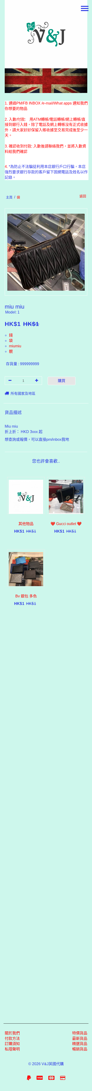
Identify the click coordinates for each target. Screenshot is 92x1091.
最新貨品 (79, 1039)
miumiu (15, 346)
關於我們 (12, 1033)
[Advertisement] (46, 816)
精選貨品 (79, 1044)
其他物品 (25, 524)
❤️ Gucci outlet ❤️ (66, 524)
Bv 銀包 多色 (26, 596)
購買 (61, 381)
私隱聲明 (12, 1049)
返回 (82, 196)
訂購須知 (12, 1044)
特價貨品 (79, 1033)
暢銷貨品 (79, 1049)
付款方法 (12, 1039)
